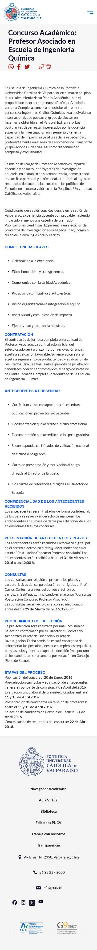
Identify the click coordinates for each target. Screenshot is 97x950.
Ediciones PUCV (48, 822)
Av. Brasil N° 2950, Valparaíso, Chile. (52, 857)
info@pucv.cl (52, 887)
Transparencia (48, 845)
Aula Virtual (48, 800)
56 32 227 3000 (52, 872)
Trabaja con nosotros (48, 834)
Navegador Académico (48, 789)
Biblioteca (48, 811)
